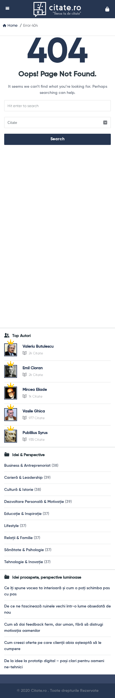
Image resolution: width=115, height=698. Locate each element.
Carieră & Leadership (23, 478)
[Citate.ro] (58, 9)
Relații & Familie (18, 538)
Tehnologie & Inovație (23, 562)
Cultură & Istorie (18, 490)
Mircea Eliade (35, 390)
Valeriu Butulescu (38, 346)
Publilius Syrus (35, 433)
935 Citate (36, 440)
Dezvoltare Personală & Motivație (34, 502)
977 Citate (36, 418)
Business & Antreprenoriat (27, 466)
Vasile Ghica (34, 411)
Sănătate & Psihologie (24, 550)
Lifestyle (11, 526)
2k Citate (35, 353)
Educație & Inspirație (23, 514)
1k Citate (35, 396)
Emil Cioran (33, 368)
